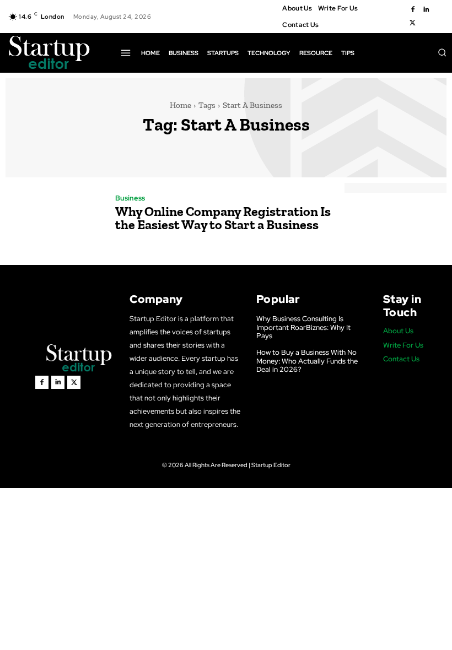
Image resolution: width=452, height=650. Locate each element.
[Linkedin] (426, 10)
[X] (412, 23)
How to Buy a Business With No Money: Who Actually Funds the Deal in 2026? (307, 361)
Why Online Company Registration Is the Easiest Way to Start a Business (223, 217)
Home (180, 105)
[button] (442, 52)
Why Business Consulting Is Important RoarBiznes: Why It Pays (303, 327)
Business (130, 198)
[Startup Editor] (49, 53)
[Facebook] (412, 10)
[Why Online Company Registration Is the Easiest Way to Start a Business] (55, 214)
